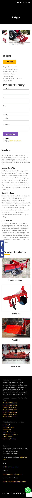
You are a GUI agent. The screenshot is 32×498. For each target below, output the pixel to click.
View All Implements (9, 439)
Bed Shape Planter (8, 427)
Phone (4, 106)
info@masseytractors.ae (10, 467)
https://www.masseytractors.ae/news (14, 482)
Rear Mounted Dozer (16, 280)
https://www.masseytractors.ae (12, 474)
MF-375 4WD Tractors (10, 412)
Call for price (9, 61)
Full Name (5, 88)
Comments (6, 124)
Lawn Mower (16, 366)
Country (5, 114)
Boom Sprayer (7, 436)
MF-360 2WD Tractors (10, 407)
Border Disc (16, 314)
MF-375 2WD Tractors (10, 410)
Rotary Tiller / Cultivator (10, 434)
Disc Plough (6, 425)
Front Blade (16, 340)
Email (4, 97)
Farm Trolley (7, 430)
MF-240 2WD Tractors (10, 403)
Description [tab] (6, 150)
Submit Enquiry (10, 134)
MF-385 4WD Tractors (10, 417)
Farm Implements (15, 141)
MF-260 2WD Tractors (10, 405)
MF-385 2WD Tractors (10, 414)
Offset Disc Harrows (9, 432)
